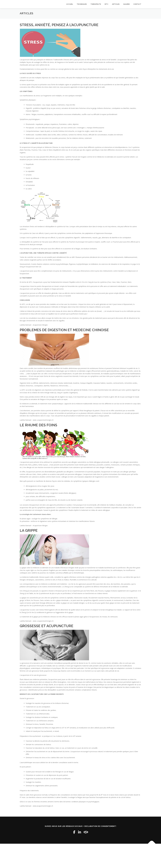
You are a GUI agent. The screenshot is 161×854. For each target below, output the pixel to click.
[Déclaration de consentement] (86, 832)
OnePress (78, 849)
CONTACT (137, 4)
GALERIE (126, 4)
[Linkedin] (79, 832)
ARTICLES (116, 4)
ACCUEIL (69, 4)
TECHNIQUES (82, 4)
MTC (106, 4)
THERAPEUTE (96, 4)
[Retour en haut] (152, 844)
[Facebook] (74, 832)
